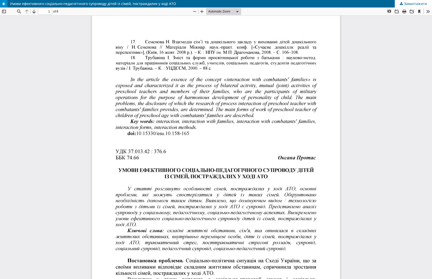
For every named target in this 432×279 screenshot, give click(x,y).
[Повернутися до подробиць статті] (4, 3)
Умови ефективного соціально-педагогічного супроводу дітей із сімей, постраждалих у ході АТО (93, 3)
